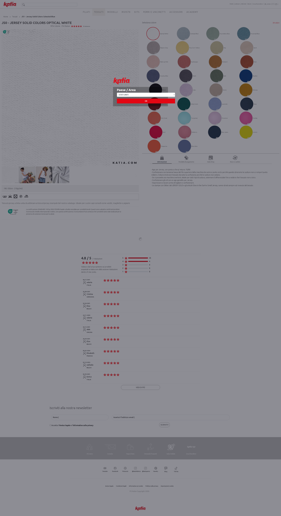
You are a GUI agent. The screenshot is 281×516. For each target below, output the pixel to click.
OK (146, 101)
